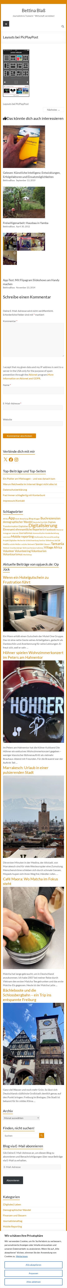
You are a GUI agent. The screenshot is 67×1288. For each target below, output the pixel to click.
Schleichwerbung (32, 540)
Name (7, 384)
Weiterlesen (22, 1256)
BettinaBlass (9, 180)
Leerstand (7, 537)
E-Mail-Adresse (12, 403)
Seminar (42, 540)
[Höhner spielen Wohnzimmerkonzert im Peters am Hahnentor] (33, 661)
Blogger (37, 519)
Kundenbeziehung (52, 533)
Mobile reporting (22, 536)
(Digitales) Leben (12, 1204)
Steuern (47, 544)
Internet (15, 533)
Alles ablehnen (33, 1281)
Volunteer (8, 551)
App (11, 518)
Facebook (50, 529)
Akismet (33, 374)
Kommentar (10, 321)
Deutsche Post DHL (40, 522)
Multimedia (38, 537)
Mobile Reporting (12, 1226)
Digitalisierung (43, 525)
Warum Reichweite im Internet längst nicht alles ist (30, 484)
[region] (33, 1259)
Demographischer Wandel (17, 1209)
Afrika (5, 519)
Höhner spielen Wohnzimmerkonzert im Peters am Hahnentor (33, 655)
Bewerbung (24, 519)
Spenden (39, 544)
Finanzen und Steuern (14, 1215)
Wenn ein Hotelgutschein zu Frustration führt (26, 579)
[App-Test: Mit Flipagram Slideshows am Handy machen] (24, 234)
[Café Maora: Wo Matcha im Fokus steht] (33, 888)
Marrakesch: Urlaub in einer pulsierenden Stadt (25, 770)
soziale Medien (15, 544)
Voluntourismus (13, 554)
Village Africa (53, 547)
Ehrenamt (9, 529)
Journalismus (25, 533)
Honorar (59, 530)
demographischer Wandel (17, 522)
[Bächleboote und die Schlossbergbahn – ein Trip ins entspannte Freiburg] (33, 1004)
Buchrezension (50, 518)
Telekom (6, 548)
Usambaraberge (16, 548)
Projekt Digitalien (10, 540)
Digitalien (23, 526)
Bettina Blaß (33, 10)
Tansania (57, 544)
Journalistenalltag (12, 1220)
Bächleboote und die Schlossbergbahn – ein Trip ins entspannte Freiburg (27, 995)
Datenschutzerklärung (15, 489)
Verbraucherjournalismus (32, 548)
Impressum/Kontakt (14, 500)
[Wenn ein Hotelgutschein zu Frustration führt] (33, 586)
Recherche (21, 540)
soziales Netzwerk (28, 544)
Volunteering (23, 551)
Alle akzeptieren (33, 1264)
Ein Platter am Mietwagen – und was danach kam (29, 478)
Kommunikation (39, 533)
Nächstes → (53, 109)
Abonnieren (13, 1180)
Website (7, 419)
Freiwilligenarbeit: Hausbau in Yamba (25, 223)
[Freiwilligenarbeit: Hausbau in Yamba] (24, 188)
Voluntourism (38, 551)
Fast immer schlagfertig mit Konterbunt (24, 495)
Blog (31, 518)
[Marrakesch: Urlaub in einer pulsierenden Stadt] (33, 777)
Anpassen (33, 1273)
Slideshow (50, 540)
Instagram (7, 533)
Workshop (27, 554)
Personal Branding (51, 537)
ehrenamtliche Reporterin (30, 529)
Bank (17, 519)
